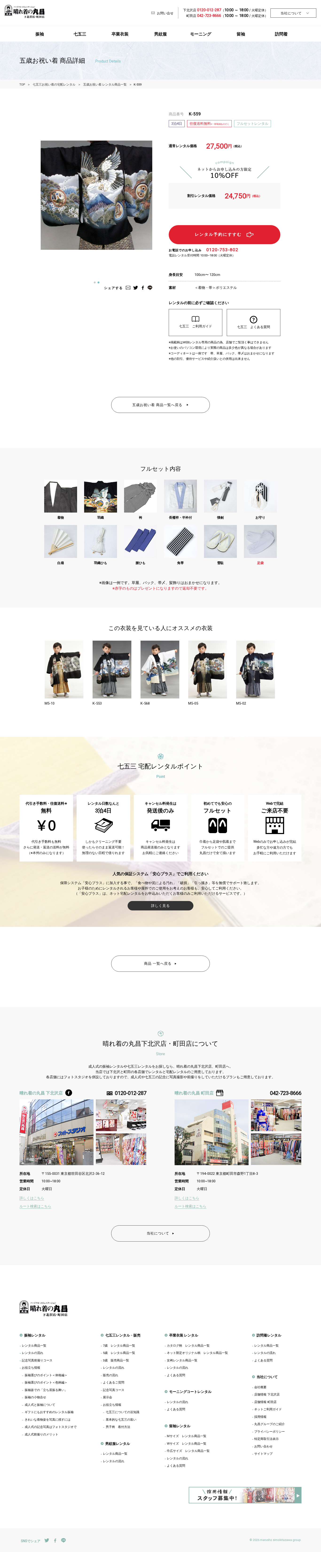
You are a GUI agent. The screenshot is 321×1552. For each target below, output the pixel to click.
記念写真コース (113, 1390)
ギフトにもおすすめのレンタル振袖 (49, 1412)
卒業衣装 (120, 33)
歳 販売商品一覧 (116, 1360)
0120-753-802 (222, 249)
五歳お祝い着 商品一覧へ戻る (158, 405)
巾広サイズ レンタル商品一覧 (188, 1451)
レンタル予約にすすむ (218, 234)
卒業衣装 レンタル (183, 1335)
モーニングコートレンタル (190, 1391)
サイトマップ (263, 1453)
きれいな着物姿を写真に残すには (47, 1419)
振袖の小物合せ (35, 1397)
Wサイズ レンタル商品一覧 (186, 1443)
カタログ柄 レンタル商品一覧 (188, 1345)
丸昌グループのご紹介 (269, 1424)
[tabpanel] (96, 195)
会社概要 (260, 1387)
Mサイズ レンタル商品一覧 (186, 1436)
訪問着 (281, 33)
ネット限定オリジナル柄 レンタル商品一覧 (197, 1353)
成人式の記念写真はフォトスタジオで (51, 1427)
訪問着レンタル (269, 1335)
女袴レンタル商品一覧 (182, 1360)
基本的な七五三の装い (121, 1419)
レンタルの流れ (32, 1353)
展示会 (107, 1397)
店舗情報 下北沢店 (267, 1394)
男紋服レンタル (117, 1443)
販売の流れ (110, 1375)
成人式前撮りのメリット (41, 1434)
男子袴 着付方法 (118, 1427)
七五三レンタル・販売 (123, 1335)
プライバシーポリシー (269, 1431)
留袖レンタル (179, 1426)
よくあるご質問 (113, 1382)
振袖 (39, 33)
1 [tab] (96, 284)
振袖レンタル (34, 1335)
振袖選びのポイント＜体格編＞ (46, 1375)
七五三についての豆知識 (122, 1412)
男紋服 (160, 33)
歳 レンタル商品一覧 (119, 1345)
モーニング (200, 33)
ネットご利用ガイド (268, 1409)
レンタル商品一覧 (34, 1345)
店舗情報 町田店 (265, 1402)
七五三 (80, 33)
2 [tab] (100, 284)
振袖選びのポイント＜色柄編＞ (46, 1382)
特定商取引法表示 (266, 1439)
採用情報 (260, 1417)
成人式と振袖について (40, 1405)
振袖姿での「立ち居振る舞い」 (46, 1390)
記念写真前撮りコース (37, 1360)
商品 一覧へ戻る (158, 963)
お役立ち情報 (31, 1367)
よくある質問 (176, 1375)
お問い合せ (165, 13)
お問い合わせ (263, 1446)
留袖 (241, 33)
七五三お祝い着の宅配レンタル (54, 84)
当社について (291, 13)
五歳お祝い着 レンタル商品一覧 (105, 84)
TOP (22, 84)
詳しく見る (160, 905)
